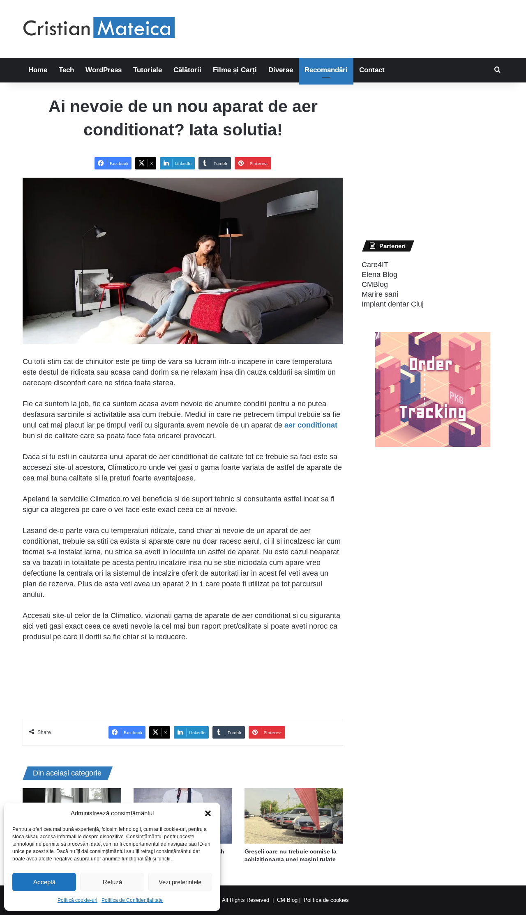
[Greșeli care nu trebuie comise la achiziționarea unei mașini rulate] (294, 816)
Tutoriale (147, 70)
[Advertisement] (345, 26)
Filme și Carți (235, 70)
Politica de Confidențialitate (132, 900)
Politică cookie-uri (77, 900)
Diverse (280, 70)
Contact (372, 70)
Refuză (112, 881)
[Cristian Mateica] (99, 28)
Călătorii (187, 70)
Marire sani (380, 294)
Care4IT (375, 265)
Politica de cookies (326, 900)
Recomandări (326, 70)
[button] (208, 813)
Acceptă (44, 881)
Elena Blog (379, 274)
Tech (66, 70)
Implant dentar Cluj (393, 304)
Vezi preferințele (180, 881)
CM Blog (287, 900)
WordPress (103, 70)
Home (37, 70)
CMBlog (375, 284)
